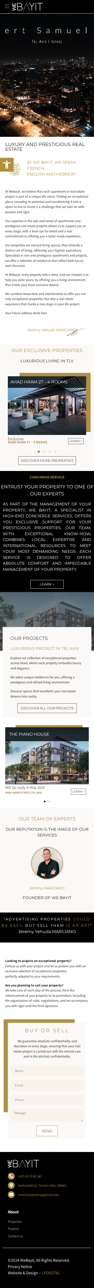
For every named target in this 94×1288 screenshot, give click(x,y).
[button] (7, 165)
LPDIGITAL (51, 1273)
